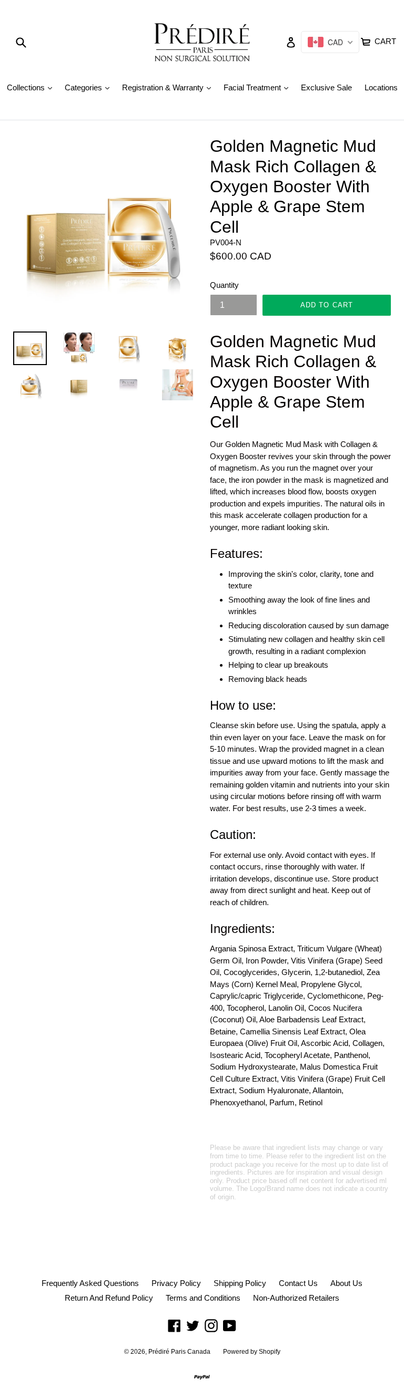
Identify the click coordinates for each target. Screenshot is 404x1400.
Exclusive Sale (326, 87)
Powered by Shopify (251, 1351)
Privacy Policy (176, 1283)
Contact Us (298, 1283)
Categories (90, 87)
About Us (346, 1283)
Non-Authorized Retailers (296, 1297)
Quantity (224, 285)
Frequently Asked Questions (90, 1283)
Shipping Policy (240, 1283)
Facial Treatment (259, 87)
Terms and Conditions (203, 1297)
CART (384, 40)
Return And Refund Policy (109, 1297)
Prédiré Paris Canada (179, 1351)
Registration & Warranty (169, 87)
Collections (32, 87)
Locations (381, 87)
